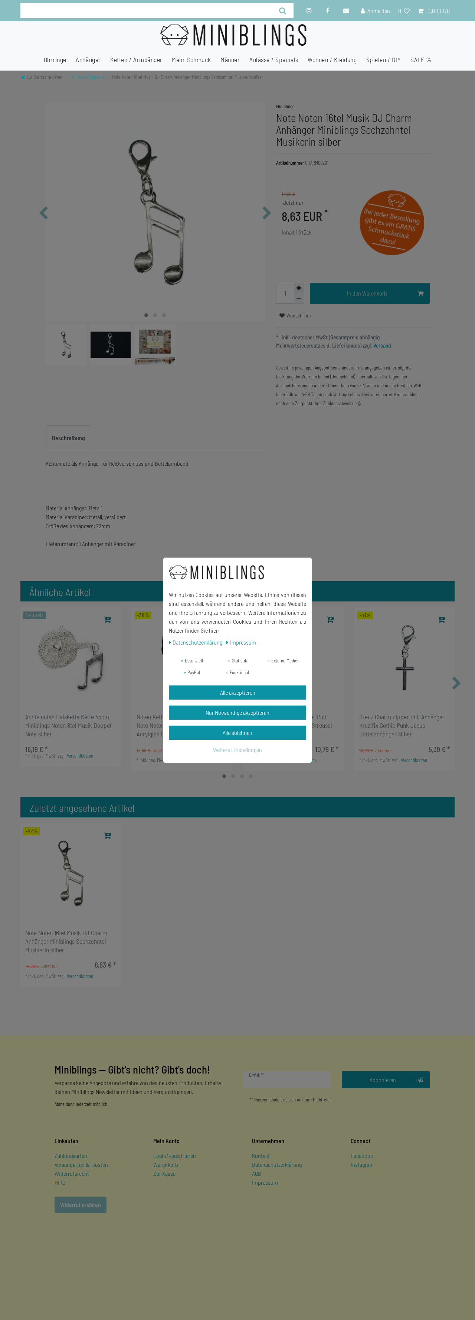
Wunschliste (298, 315)
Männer (230, 59)
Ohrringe (55, 59)
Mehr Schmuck (191, 59)
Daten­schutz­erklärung (198, 642)
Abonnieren (383, 1079)
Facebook (362, 1155)
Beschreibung (68, 437)
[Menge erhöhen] (299, 288)
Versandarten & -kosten (81, 1164)
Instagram (362, 1164)
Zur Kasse (164, 1173)
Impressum (265, 1182)
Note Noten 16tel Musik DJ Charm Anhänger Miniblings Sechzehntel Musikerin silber (66, 941)
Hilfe (60, 1182)
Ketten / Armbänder (136, 59)
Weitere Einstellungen (237, 749)
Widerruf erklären (80, 1204)
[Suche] (283, 10)
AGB (256, 1173)
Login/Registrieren (174, 1155)
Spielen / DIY (383, 59)
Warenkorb (165, 1164)
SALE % (420, 59)
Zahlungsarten (71, 1155)
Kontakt (261, 1155)
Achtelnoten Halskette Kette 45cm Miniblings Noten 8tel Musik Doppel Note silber (68, 725)
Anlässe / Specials (273, 59)
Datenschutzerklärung (277, 1164)
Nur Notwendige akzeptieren (237, 712)
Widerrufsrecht (72, 1173)
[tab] (68, 438)
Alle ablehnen (237, 732)
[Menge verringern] (299, 298)
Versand (381, 345)
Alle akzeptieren (237, 692)
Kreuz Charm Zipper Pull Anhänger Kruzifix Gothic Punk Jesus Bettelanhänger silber (402, 725)
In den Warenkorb (367, 293)
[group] (70, 657)
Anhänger (88, 59)
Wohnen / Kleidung (332, 59)
